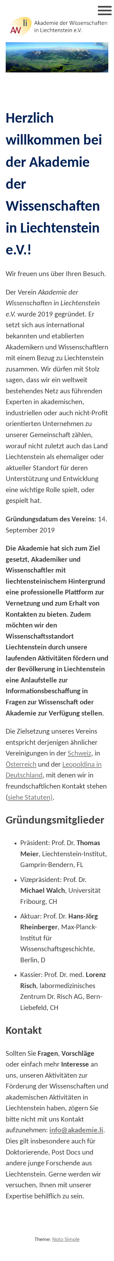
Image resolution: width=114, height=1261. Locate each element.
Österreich (21, 765)
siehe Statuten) (30, 798)
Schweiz (79, 753)
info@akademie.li (76, 1130)
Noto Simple (65, 1239)
